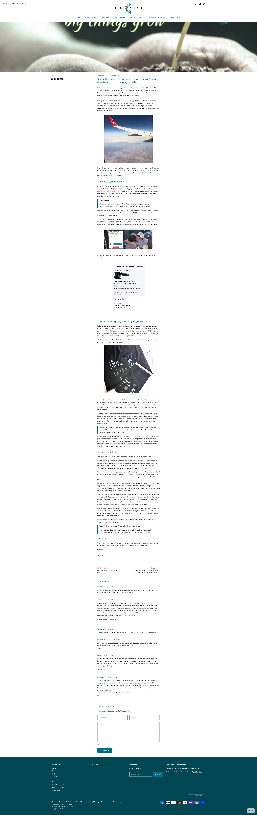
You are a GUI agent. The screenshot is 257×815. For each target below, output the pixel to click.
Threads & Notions (137, 18)
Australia (195, 796)
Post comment (105, 750)
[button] (14, 3)
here (106, 342)
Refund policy (117, 802)
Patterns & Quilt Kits (157, 18)
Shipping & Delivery (93, 802)
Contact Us (69, 802)
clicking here (198, 772)
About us (61, 802)
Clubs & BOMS (175, 18)
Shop (87, 18)
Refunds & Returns (80, 802)
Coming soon (104, 18)
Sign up (158, 774)
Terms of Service (106, 802)
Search (54, 802)
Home (79, 18)
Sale (115, 18)
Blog (94, 18)
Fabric (123, 18)
